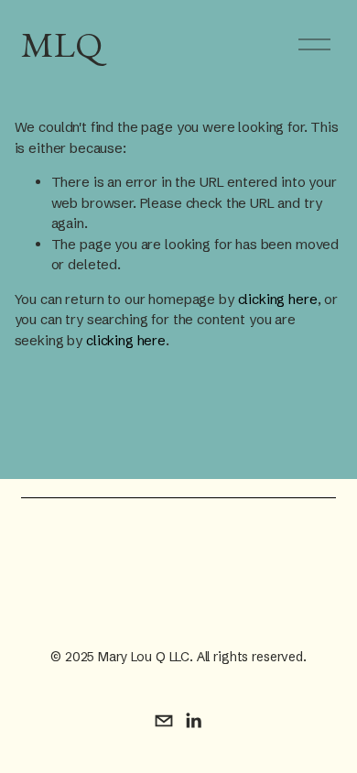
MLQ (62, 44)
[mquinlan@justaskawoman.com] (164, 721)
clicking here (278, 299)
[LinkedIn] (193, 721)
